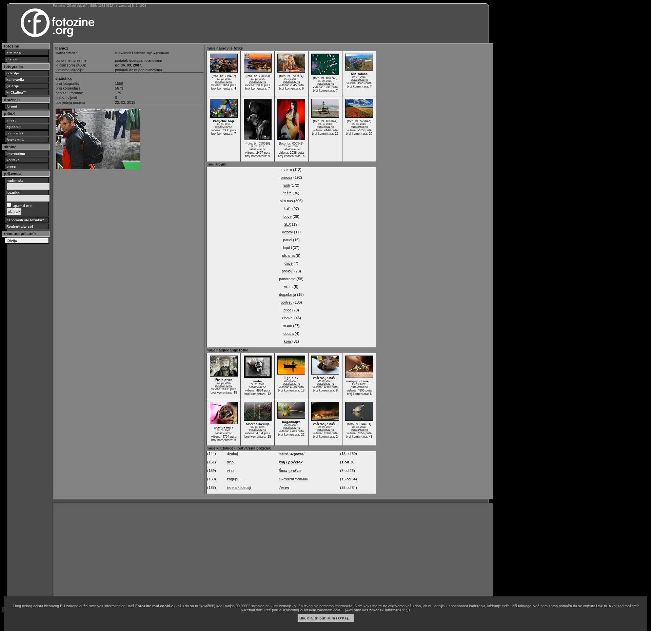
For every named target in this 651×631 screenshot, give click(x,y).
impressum (15, 153)
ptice (287, 310)
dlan (230, 462)
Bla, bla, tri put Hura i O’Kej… (325, 618)
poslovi (287, 271)
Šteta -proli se (290, 471)
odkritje (12, 73)
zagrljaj (232, 479)
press (11, 166)
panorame (287, 279)
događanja (287, 294)
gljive (288, 263)
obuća (288, 333)
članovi (12, 59)
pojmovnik (15, 133)
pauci (287, 240)
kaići (287, 209)
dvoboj (232, 454)
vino (230, 471)
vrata (288, 287)
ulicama (288, 255)
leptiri (287, 248)
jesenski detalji (239, 487)
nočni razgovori (291, 454)
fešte (287, 193)
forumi (11, 106)
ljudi (286, 185)
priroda (286, 177)
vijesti (11, 120)
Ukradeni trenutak (293, 479)
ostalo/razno (223, 81)
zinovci (287, 318)
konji (287, 341)
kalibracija (15, 79)
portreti (286, 302)
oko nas (286, 201)
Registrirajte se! (19, 226)
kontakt (12, 160)
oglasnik (13, 127)
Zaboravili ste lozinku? (25, 220)
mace (287, 326)
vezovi (287, 232)
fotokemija (15, 139)
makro (286, 170)
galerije (12, 86)
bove (287, 216)
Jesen (284, 487)
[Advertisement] (258, 552)
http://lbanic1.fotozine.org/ (133, 53)
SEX (287, 224)
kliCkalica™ (16, 92)
